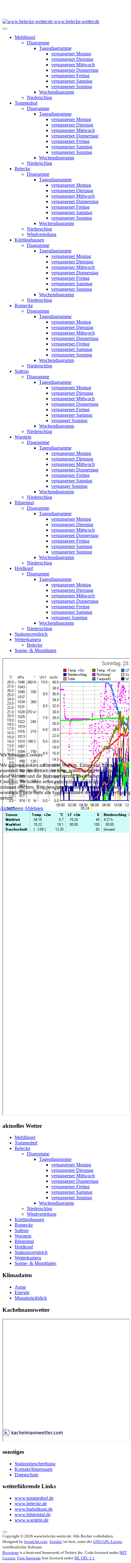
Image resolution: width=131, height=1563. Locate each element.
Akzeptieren (11, 808)
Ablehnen (33, 808)
